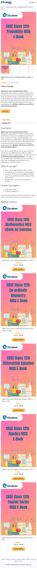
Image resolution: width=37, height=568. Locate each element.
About (8, 559)
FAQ (28, 559)
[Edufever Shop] (6, 2)
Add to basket (18, 269)
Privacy (20, 561)
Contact (13, 559)
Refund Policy (21, 559)
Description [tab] (6, 120)
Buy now (5, 111)
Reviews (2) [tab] (6, 123)
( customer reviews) (14, 82)
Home (3, 7)
